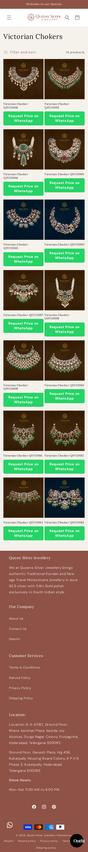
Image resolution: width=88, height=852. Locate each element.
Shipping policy (46, 847)
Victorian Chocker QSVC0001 (64, 174)
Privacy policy (49, 841)
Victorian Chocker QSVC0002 (64, 244)
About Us (16, 619)
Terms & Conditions (24, 667)
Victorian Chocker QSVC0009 (15, 387)
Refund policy (27, 841)
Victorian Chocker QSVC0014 (64, 522)
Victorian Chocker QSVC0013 (23, 522)
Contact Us (18, 629)
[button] (9, 18)
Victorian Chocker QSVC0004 (15, 175)
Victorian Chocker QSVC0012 (64, 455)
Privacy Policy (20, 688)
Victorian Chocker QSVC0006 (15, 105)
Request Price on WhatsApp (23, 118)
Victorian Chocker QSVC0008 (56, 316)
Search (14, 639)
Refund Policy (20, 678)
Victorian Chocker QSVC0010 (64, 385)
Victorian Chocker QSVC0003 (15, 246)
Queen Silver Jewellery (41, 835)
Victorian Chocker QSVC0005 (56, 105)
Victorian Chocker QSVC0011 (22, 455)
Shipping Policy (21, 698)
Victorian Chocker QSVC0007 (23, 315)
